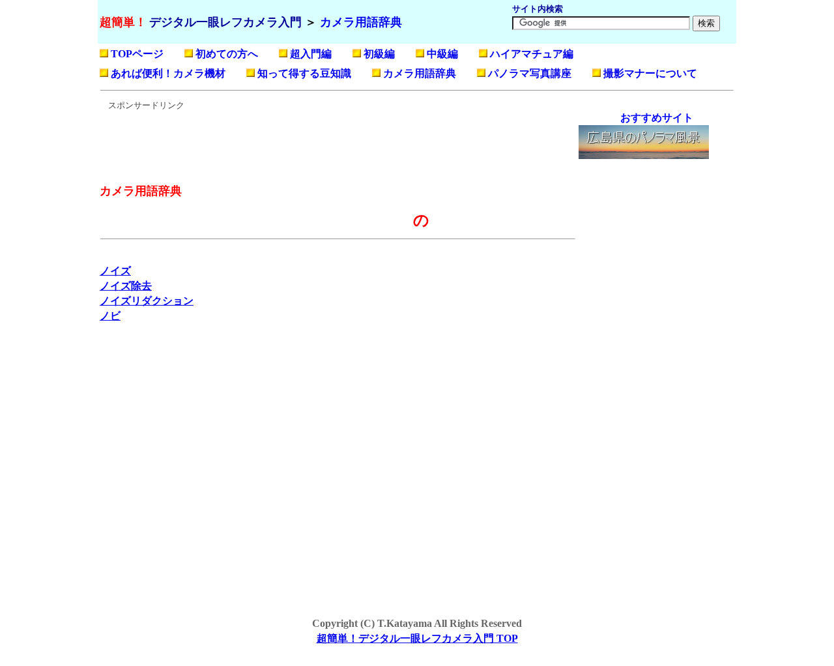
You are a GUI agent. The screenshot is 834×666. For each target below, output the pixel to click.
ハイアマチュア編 (531, 53)
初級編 (379, 53)
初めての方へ (226, 53)
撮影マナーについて (650, 73)
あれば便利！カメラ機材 (168, 73)
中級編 (442, 53)
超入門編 (311, 53)
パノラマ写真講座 (529, 73)
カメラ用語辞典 (361, 22)
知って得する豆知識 (304, 73)
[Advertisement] (337, 140)
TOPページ (137, 53)
